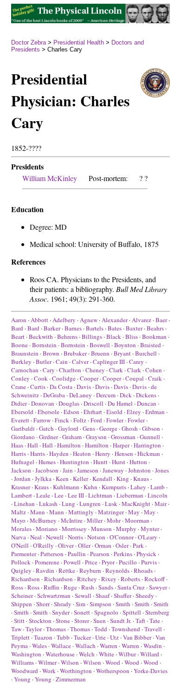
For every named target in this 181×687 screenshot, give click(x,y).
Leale (43, 495)
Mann (37, 512)
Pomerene (47, 562)
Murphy (126, 529)
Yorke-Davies (151, 671)
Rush (87, 587)
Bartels (94, 328)
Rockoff (154, 579)
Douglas (68, 403)
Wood (112, 662)
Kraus (41, 487)
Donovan (42, 403)
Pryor (108, 562)
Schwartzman (54, 595)
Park (138, 545)
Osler (122, 545)
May (134, 512)
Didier (19, 403)
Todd (100, 629)
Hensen (124, 453)
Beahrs (155, 328)
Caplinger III (109, 361)
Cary (49, 370)
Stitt (19, 620)
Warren (108, 646)
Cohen (153, 370)
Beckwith (41, 336)
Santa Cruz (131, 587)
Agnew (88, 320)
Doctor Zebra (28, 42)
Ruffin (51, 587)
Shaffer (122, 595)
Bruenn (100, 353)
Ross (17, 587)
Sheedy (145, 595)
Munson (101, 529)
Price (91, 562)
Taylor (34, 629)
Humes (47, 462)
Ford (96, 420)
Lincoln (158, 495)
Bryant (122, 353)
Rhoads (143, 570)
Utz (114, 637)
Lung (68, 503)
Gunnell (150, 437)
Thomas (56, 629)
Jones (162, 470)
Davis (84, 386)
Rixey (108, 579)
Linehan (24, 503)
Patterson (52, 554)
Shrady (62, 604)
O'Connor (122, 537)
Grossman (123, 437)
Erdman (155, 412)
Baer (161, 320)
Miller (95, 520)
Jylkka (43, 478)
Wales (39, 646)
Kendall (102, 478)
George (108, 428)
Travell (153, 629)
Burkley (21, 361)
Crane (18, 386)
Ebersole (48, 412)
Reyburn (90, 570)
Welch (87, 654)
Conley (20, 378)
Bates (115, 328)
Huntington (74, 462)
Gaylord (68, 428)
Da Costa (61, 386)
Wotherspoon (112, 671)
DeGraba (54, 395)
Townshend (125, 629)
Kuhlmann (66, 487)
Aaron (18, 320)
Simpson (100, 604)
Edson (71, 412)
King (122, 478)
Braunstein (25, 353)
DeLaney (80, 395)
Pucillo (128, 562)
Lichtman (100, 495)
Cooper (89, 378)
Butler (44, 361)
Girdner (48, 437)
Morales (21, 529)
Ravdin (45, 570)
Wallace (61, 646)
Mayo (18, 520)
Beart (18, 336)
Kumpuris (114, 487)
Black (113, 336)
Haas (17, 445)
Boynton (125, 345)
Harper (121, 445)
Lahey (138, 487)
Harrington (147, 445)
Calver (80, 361)
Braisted (150, 345)
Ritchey (87, 579)
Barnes (73, 328)
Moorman (137, 520)
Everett (20, 420)
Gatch (46, 428)
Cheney (95, 370)
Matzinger (111, 512)
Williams (22, 662)
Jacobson (46, 470)
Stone (63, 620)
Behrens (67, 336)
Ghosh (130, 428)
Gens (89, 428)
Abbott (39, 320)
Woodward (24, 671)
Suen (99, 620)
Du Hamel (120, 403)
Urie (100, 637)
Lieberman (129, 495)
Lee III (76, 495)
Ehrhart (93, 412)
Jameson (87, 470)
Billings (92, 336)
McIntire (72, 520)
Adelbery (64, 320)
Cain (62, 361)
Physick (146, 554)
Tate (154, 620)
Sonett (82, 612)
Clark (116, 370)
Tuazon (43, 637)
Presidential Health (78, 42)
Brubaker (75, 353)
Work (49, 671)
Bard (17, 328)
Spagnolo (106, 612)
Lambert (21, 495)
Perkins (123, 554)
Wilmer (47, 662)
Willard (149, 654)
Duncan (146, 403)
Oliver (66, 545)
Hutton (138, 462)
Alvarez (141, 320)
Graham (72, 437)
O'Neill (20, 545)
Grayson (96, 437)
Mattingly (81, 512)
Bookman (154, 336)
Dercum (106, 395)
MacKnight (136, 503)
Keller (80, 478)
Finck (62, 420)
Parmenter (23, 554)
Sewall (83, 595)
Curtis (37, 386)
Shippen (21, 604)
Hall (32, 445)
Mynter (150, 529)
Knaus (141, 478)
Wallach (85, 646)
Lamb (157, 487)
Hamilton (69, 445)
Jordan (22, 478)
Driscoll (93, 403)
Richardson (25, 579)
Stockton (40, 620)
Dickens (146, 395)
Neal (36, 537)
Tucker (82, 637)
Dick (126, 395)
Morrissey (74, 529)
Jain (68, 470)
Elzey (134, 412)
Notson (96, 537)
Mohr (114, 520)
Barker (52, 328)
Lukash (48, 503)
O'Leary (147, 537)
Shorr (43, 604)
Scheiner (22, 595)
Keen (62, 478)
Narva (18, 537)
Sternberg (157, 612)
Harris (18, 453)
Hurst (118, 462)
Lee (59, 495)
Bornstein (44, 345)
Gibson (151, 428)
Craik (155, 378)
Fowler (114, 420)
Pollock (21, 562)
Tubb (63, 637)
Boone (19, 345)
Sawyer (158, 587)
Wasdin (152, 646)
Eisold (114, 412)
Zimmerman (71, 679)
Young (22, 679)
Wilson (70, 662)
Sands (105, 587)
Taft (140, 620)
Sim (80, 604)
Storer (81, 620)
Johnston (139, 470)
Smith (123, 604)
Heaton (82, 453)
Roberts (130, 579)
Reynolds (117, 570)
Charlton (70, 370)
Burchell (146, 353)
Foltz (79, 420)
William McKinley (49, 178)
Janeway (113, 470)
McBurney (43, 520)
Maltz (18, 512)
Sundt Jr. (120, 620)
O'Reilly (43, 545)
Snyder (61, 612)
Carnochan (25, 370)
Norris (75, 537)
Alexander (115, 320)
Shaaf (103, 595)
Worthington (76, 671)
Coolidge (64, 378)
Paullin (77, 554)
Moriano (47, 529)
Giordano (23, 437)
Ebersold (22, 412)
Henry (102, 453)
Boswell (100, 345)
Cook (41, 378)
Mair (161, 503)
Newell (55, 537)
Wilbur (127, 654)
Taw (16, 629)
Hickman (148, 453)
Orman (103, 545)
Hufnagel (22, 462)
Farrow (42, 420)
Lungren (90, 503)
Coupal (134, 378)
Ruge (70, 587)
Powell (72, 562)
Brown (51, 353)
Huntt (100, 462)
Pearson (100, 554)
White (106, 654)
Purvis (149, 562)
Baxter (134, 328)
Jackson (21, 470)
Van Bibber (137, 637)
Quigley (21, 570)
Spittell (132, 612)
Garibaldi (23, 428)
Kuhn (90, 487)
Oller (84, 545)
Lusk (111, 503)
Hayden (59, 453)
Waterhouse (60, 654)
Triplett (20, 637)
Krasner (20, 487)
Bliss (131, 336)
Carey (136, 361)
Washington (26, 654)
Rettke (66, 570)
